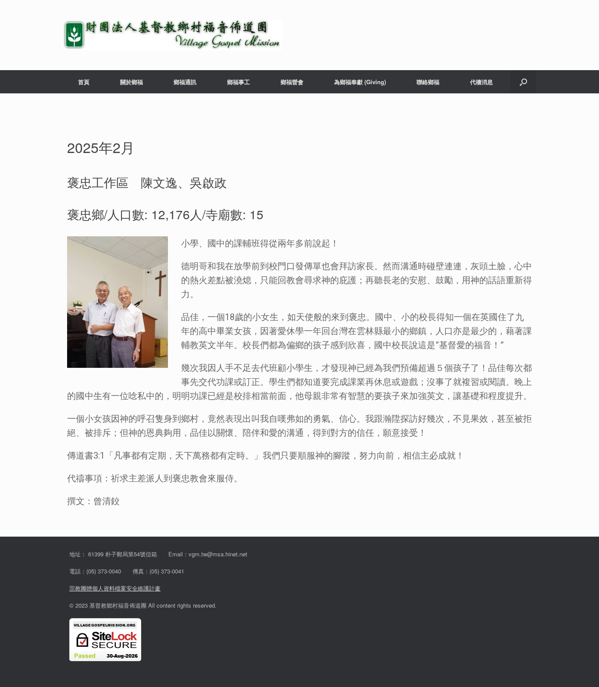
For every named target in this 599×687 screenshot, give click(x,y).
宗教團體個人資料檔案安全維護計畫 (114, 588)
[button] (523, 81)
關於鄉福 (131, 82)
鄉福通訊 (185, 82)
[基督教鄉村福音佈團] (172, 35)
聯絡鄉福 (428, 82)
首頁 (83, 82)
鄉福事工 (238, 82)
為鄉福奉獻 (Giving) (360, 82)
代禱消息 (481, 82)
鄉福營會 (292, 82)
